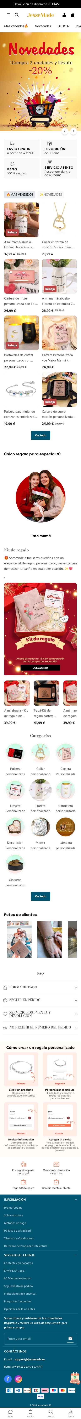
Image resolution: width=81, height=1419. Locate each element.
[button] (8, 15)
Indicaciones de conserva (20, 1294)
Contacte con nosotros (18, 1263)
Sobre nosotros (13, 1215)
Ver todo (40, 435)
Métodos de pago (15, 1223)
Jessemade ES (44, 1405)
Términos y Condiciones (19, 1238)
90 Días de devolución (17, 1278)
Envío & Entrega (14, 1271)
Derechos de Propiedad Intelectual (25, 1246)
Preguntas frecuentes (17, 1301)
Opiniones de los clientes (19, 1309)
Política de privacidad (17, 1231)
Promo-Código (13, 1208)
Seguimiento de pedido (18, 1286)
